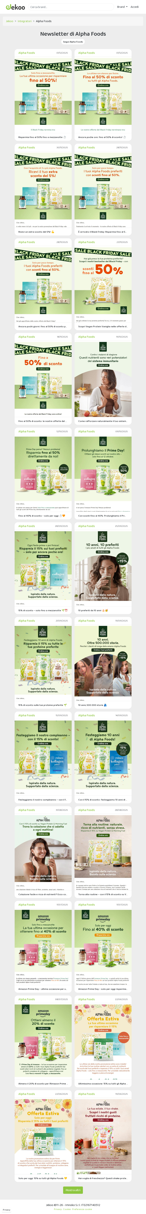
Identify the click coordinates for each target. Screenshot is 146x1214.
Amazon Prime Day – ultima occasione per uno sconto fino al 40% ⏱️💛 (43, 989)
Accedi (135, 7)
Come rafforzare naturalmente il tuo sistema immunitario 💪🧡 (103, 421)
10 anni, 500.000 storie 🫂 (92, 705)
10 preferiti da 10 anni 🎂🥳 (93, 610)
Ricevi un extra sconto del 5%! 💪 (36, 232)
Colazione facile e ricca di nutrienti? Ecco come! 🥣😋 (43, 894)
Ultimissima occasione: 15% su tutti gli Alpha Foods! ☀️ (103, 1083)
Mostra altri (73, 1190)
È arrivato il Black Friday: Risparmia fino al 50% (103, 232)
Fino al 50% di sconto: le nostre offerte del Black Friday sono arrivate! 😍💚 (43, 421)
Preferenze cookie (82, 1209)
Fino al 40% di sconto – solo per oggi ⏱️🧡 (41, 516)
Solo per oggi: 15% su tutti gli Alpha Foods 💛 (42, 1178)
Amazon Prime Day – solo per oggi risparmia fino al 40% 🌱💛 (103, 989)
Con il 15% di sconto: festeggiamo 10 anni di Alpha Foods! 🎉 (103, 799)
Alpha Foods (26, 53)
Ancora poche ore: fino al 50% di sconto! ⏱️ (102, 137)
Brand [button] (121, 7)
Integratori (25, 21)
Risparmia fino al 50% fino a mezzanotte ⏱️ (42, 137)
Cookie (67, 1209)
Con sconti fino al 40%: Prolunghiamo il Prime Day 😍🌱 (103, 516)
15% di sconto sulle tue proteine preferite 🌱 (42, 705)
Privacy (6, 1210)
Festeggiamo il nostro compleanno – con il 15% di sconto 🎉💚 (43, 799)
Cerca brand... (36, 12)
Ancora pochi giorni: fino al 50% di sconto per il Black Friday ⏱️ (43, 326)
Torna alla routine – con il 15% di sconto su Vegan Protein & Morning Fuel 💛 (103, 894)
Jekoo (9, 21)
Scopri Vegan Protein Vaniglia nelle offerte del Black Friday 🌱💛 (103, 326)
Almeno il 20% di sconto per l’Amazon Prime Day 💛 (43, 1083)
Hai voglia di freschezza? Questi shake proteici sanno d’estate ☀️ (103, 1178)
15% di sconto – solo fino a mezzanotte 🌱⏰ (43, 610)
